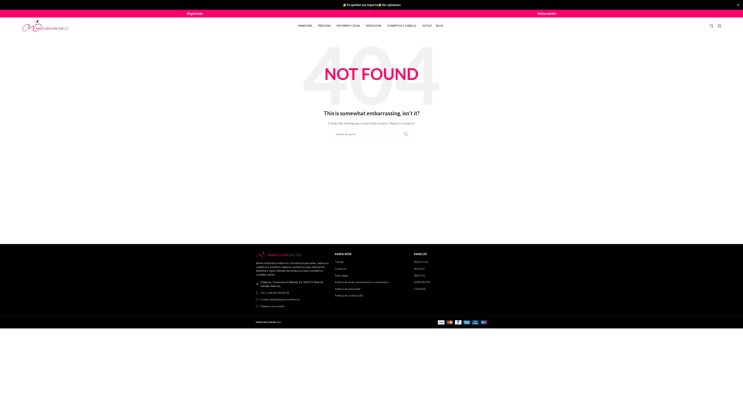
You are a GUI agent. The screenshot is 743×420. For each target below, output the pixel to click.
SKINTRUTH (422, 282)
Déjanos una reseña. (272, 306)
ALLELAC (419, 268)
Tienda (339, 261)
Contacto (341, 268)
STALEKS (420, 288)
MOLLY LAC (421, 261)
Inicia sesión (547, 13)
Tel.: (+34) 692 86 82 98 (274, 292)
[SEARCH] (406, 134)
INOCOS (419, 275)
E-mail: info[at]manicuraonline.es (280, 299)
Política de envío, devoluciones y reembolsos (362, 282)
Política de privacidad (347, 288)
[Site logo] (46, 25)
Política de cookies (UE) (349, 295)
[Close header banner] (738, 5)
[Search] (712, 26)
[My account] (719, 26)
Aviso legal (341, 275)
